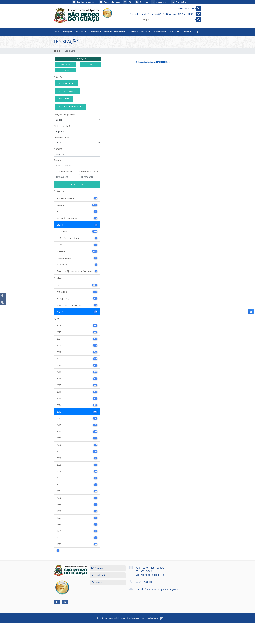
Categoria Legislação (64, 114)
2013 (63, 99)
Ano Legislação (61, 137)
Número (58, 148)
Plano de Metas (69, 106)
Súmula (57, 160)
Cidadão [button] (133, 31)
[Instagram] (3, 302)
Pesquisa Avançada (78, 59)
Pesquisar (78, 184)
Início (57, 31)
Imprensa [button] (174, 31)
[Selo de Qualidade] (107, 12)
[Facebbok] (57, 602)
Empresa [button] (145, 31)
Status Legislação (62, 126)
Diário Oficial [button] (159, 31)
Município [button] (67, 31)
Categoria (66, 64)
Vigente (65, 83)
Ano (91, 64)
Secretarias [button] (95, 31)
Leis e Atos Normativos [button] (114, 31)
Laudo (66, 91)
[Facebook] (3, 296)
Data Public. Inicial (63, 171)
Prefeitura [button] (80, 31)
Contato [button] (186, 31)
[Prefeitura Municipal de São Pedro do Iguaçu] (76, 15)
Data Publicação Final (89, 171)
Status (66, 70)
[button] (197, 32)
